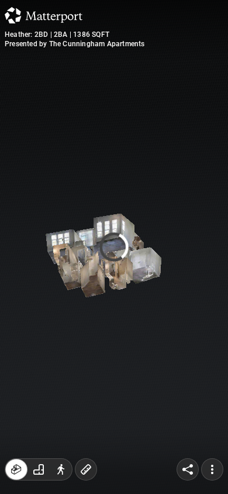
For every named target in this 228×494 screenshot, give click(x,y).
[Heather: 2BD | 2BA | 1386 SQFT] (114, 247)
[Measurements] (86, 469)
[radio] (16, 469)
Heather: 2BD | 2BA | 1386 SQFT (57, 34)
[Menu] (212, 469)
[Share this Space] (188, 469)
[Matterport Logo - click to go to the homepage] (43, 15)
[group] (38, 469)
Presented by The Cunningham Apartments (75, 44)
